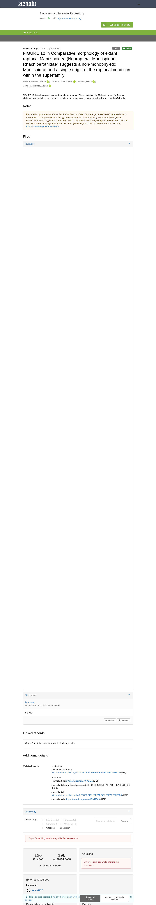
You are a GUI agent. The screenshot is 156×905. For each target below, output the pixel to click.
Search (124, 821)
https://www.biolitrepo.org (69, 18)
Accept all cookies (90, 898)
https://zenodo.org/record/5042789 (83, 799)
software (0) (52, 824)
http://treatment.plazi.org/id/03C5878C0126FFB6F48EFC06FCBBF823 (85, 772)
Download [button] (124, 720)
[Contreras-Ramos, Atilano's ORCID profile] (49, 85)
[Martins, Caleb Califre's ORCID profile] (74, 81)
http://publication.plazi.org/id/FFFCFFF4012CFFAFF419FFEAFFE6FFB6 (86, 795)
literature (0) (52, 820)
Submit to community (120, 25)
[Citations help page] (35, 811)
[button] (78, 143)
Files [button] (30, 695)
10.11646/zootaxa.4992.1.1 (79, 781)
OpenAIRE (37, 890)
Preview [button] (111, 720)
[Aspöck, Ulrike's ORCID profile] (93, 81)
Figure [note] (116, 48)
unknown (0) (70, 824)
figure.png (30, 702)
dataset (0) (70, 820)
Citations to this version (58, 828)
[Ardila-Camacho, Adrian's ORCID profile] (47, 81)
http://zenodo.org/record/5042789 (42, 126)
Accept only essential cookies (114, 898)
